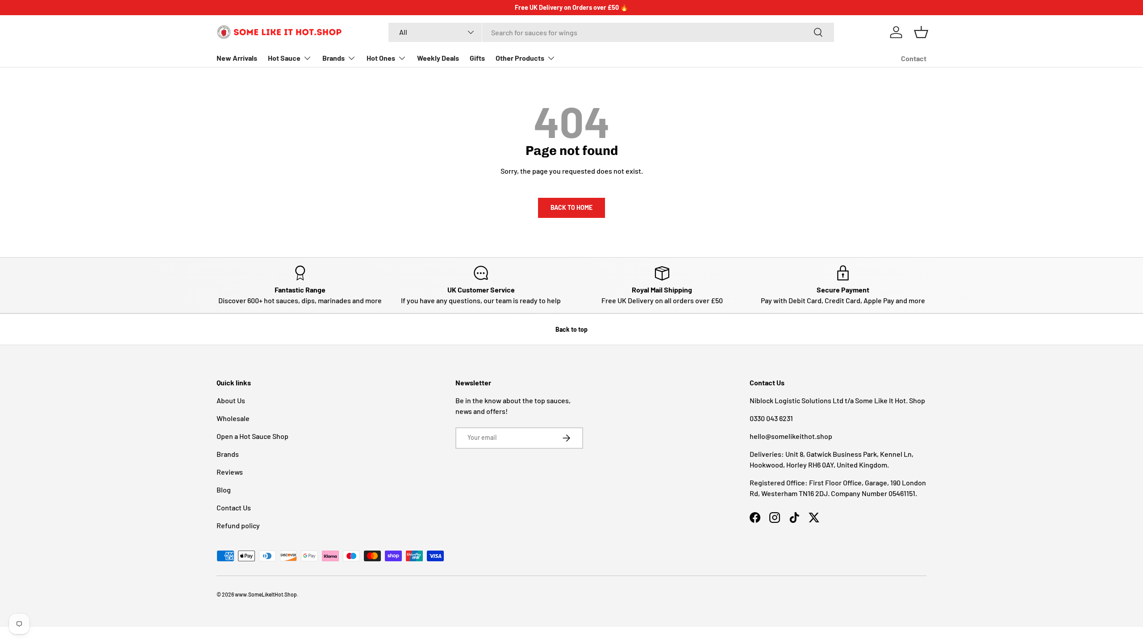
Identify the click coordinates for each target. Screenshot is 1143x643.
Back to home (571, 207)
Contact (913, 58)
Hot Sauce (284, 58)
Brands (333, 58)
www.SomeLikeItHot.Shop (266, 594)
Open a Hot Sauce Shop (252, 436)
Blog (224, 489)
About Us (231, 400)
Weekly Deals (438, 58)
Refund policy (238, 525)
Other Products (520, 58)
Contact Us (234, 507)
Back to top (571, 329)
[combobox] (611, 32)
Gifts (477, 58)
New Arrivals (237, 58)
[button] (921, 32)
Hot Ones (381, 58)
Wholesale (233, 418)
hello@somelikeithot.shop (791, 436)
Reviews (230, 472)
